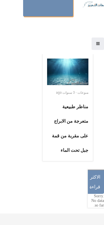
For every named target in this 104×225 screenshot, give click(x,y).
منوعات (82, 93)
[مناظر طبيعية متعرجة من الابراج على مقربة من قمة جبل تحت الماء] (67, 72)
